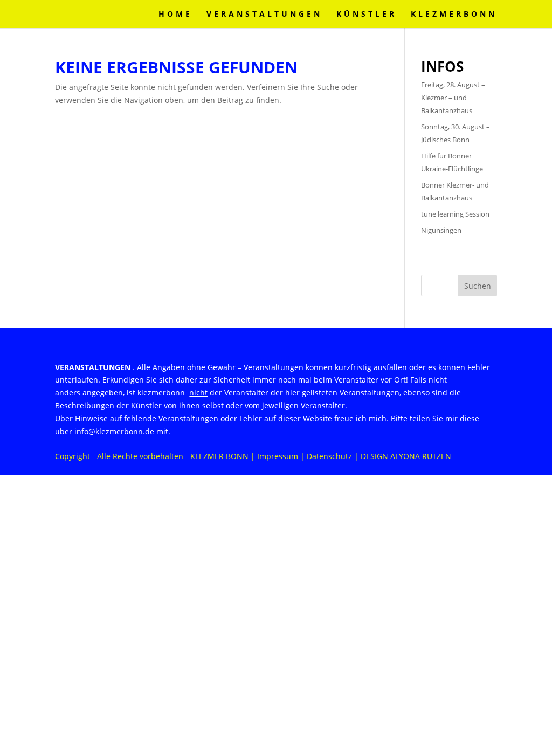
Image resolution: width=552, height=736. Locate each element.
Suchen (477, 286)
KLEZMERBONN (454, 14)
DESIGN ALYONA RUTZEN (406, 456)
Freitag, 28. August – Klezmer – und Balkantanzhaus (453, 97)
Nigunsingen (441, 230)
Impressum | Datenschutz (304, 456)
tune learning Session (455, 214)
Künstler (366, 14)
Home (175, 14)
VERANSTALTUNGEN (264, 14)
